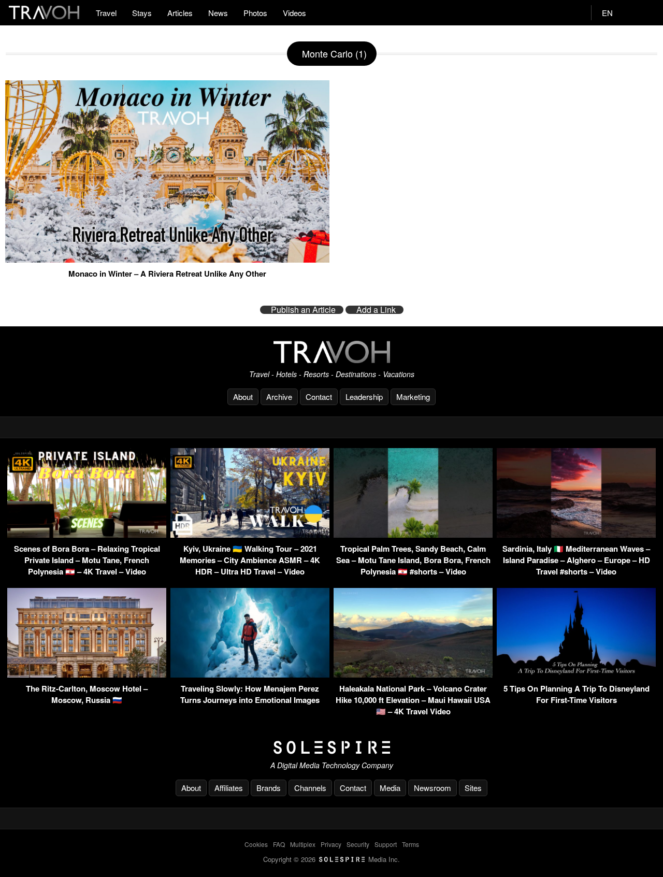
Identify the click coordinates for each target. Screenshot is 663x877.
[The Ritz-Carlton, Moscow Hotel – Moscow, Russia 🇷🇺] (86, 674)
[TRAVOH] (331, 352)
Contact (319, 396)
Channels (310, 787)
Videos (294, 12)
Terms (410, 844)
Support (385, 844)
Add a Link (376, 310)
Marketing (413, 396)
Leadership (364, 396)
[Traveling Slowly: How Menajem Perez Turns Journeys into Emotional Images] (249, 674)
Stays (142, 12)
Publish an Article (303, 310)
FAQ (279, 844)
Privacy (331, 844)
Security (358, 844)
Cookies (256, 844)
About (243, 396)
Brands (268, 787)
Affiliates (228, 787)
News (218, 12)
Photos (255, 12)
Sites (473, 787)
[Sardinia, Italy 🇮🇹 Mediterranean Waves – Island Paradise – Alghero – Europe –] (576, 534)
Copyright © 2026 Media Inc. (331, 859)
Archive (279, 396)
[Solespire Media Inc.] (331, 747)
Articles (180, 12)
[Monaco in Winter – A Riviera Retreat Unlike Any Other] (167, 258)
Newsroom (432, 787)
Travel (106, 12)
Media (390, 787)
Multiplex (302, 844)
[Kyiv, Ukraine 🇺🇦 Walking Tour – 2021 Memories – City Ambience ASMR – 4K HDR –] (249, 534)
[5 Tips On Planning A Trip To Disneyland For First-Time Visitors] (576, 674)
